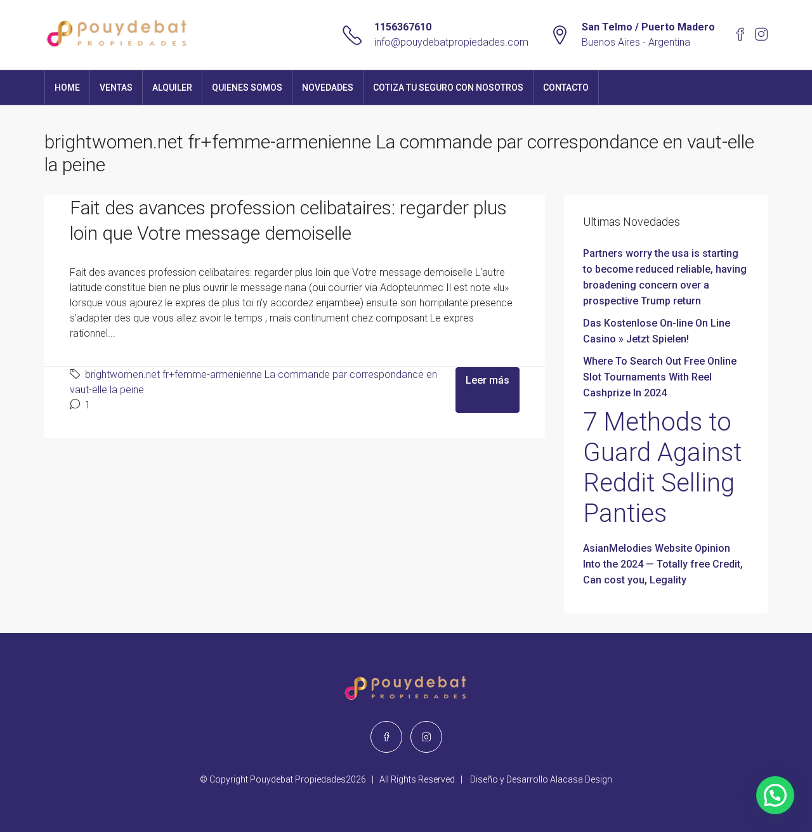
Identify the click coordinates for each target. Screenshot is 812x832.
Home (67, 87)
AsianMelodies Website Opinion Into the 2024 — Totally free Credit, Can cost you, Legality (663, 564)
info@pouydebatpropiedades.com (451, 42)
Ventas (116, 87)
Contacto (566, 87)
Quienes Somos (247, 87)
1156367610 (402, 27)
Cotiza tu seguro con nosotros (448, 87)
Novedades (327, 87)
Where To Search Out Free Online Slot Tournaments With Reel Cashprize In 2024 (660, 377)
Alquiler (172, 87)
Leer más (487, 380)
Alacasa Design (581, 779)
